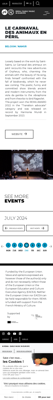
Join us (25, 339)
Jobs (15, 339)
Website (17, 134)
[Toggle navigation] (38, 4)
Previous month (16, 228)
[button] (45, 13)
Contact (5, 339)
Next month (35, 228)
